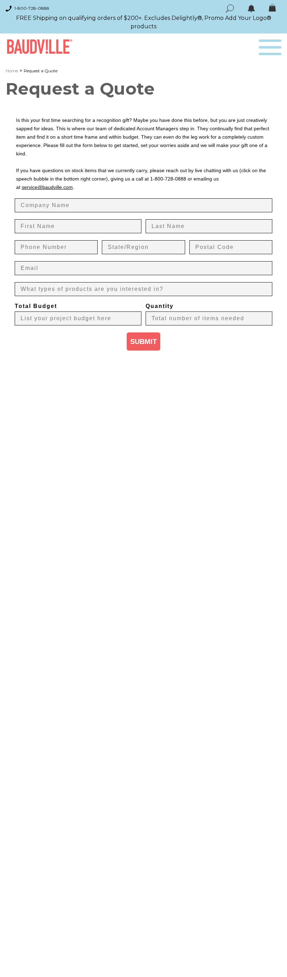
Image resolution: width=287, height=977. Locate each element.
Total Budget (36, 306)
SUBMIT (143, 341)
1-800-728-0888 (31, 8)
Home (12, 70)
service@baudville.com (47, 187)
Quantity (160, 306)
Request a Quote (40, 70)
